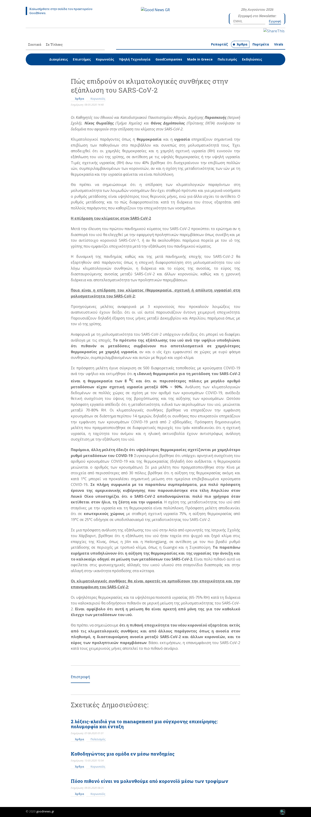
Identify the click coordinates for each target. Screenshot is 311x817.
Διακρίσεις (58, 59)
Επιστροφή (80, 676)
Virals (278, 44)
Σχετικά (34, 44)
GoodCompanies (169, 59)
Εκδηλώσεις (252, 59)
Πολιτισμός (227, 59)
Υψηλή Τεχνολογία (134, 59)
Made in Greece (200, 59)
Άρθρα (242, 44)
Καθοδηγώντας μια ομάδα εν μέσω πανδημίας (123, 753)
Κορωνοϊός (105, 59)
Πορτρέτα (260, 44)
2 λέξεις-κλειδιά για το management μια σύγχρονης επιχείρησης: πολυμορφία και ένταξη (144, 724)
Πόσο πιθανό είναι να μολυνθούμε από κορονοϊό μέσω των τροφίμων (149, 781)
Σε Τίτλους (54, 44)
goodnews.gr (45, 811)
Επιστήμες (82, 59)
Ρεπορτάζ (219, 44)
